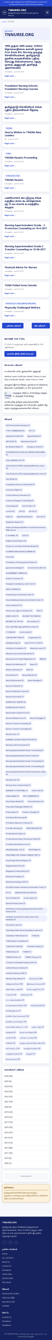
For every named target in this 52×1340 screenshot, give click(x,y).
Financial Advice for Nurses (21, 267)
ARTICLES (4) (11, 441)
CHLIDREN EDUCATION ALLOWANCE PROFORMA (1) (25, 453)
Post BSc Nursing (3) (14, 828)
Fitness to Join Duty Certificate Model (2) (22, 546)
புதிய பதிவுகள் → (40, 326)
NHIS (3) (29, 670)
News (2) (33, 664)
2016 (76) (8, 1127)
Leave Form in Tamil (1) (34, 643)
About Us (6, 1262)
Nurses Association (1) (15, 697)
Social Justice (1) (30, 898)
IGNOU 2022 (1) (12, 616)
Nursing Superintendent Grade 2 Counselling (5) (25, 766)
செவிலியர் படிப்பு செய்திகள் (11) (16, 1022)
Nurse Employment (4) (15, 680)
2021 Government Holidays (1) (18, 425)
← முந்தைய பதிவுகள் (13, 326)
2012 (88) (8, 1148)
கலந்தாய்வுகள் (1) (26, 995)
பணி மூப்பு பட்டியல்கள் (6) (28, 1038)
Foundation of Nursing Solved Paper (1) (21, 562)
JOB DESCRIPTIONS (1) (15, 638)
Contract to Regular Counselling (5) (20, 501)
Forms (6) (10, 557)
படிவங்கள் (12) (11, 1038)
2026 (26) (8, 1076)
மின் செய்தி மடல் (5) (13, 1048)
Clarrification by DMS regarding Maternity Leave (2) (25, 467)
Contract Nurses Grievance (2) (18, 495)
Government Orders (10, 1294)
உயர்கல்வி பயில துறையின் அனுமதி (22, 371)
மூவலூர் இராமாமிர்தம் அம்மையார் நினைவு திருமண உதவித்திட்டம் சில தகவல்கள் (26, 386)
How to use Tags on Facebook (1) (19, 611)
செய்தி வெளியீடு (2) (38, 1005)
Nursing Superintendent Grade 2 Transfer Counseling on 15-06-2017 (25, 248)
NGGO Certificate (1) (14, 670)
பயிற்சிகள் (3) (10, 1043)
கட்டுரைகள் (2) (11, 995)
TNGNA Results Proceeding (21, 157)
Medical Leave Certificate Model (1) (20, 654)
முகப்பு (4, 22)
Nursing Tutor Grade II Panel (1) (18, 785)
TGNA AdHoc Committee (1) (17, 941)
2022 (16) (8, 1097)
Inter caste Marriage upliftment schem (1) (22, 627)
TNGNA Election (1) (13, 957)
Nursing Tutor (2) (12, 780)
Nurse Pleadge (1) (35, 680)
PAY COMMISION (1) (31, 796)
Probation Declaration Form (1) (18, 844)
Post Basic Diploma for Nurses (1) (19, 823)
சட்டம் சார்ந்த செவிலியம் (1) (15, 1000)
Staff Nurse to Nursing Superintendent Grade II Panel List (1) (24, 910)
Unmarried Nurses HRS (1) (16, 973)
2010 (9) (7, 1158)
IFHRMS (5, 1306)
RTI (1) (8, 893)
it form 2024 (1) (26, 632)
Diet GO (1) (41, 517)
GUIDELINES (7, 1278)
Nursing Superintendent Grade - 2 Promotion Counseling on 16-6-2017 (26, 227)
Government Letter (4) (37, 568)
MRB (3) (43, 659)
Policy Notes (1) (12, 812)
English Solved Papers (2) (16, 541)
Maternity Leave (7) (38, 648)
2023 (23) (8, 1092)
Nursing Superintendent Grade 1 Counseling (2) (24, 750)
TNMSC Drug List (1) (33, 957)
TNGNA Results (14, 180)
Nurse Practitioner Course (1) (17, 691)
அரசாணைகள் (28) (35, 979)
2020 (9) (7, 1107)
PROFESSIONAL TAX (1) (15, 850)
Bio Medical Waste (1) (14, 447)
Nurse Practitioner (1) (14, 686)
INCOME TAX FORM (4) (32, 616)
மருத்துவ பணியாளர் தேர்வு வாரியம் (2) (32, 1043)
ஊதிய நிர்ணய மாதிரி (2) (14, 989)
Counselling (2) (12, 506)
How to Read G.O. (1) (14, 605)
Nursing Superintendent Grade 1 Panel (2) (22, 756)
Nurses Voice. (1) (12, 734)
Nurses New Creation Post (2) (17, 713)
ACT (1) (32, 431)
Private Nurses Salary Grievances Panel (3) (23, 839)
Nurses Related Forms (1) (16, 718)
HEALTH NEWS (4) (13, 589)
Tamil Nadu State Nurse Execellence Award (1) (24, 930)
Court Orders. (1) (28, 506)
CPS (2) (22, 511)
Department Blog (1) (24, 517)
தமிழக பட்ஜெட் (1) (38, 1027)
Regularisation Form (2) (15, 866)
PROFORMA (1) (34, 850)
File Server (6, 1282)
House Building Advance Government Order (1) (24, 600)
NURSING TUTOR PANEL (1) (17, 791)
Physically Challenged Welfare (22, 307)
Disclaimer (6, 1270)
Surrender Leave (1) (14, 925)
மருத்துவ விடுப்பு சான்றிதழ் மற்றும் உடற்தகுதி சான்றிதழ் (30, 394)
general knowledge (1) (15, 568)
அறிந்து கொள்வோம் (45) (14, 984)
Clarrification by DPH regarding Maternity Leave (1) (26, 474)
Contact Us (6, 1266)
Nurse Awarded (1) (29, 675)
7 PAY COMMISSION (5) (15, 431)
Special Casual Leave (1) (15, 903)
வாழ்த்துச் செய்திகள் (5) (14, 1054)
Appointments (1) (34, 436)
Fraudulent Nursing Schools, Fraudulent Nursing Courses (21, 87)
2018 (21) (8, 1117)
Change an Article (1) (35, 447)
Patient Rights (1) (12, 796)
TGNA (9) (35, 936)
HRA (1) (39, 611)
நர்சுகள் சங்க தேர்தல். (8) (28, 1032)
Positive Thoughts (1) (30, 812)
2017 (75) (8, 1122)
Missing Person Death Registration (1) (20, 659)
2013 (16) (8, 1143)
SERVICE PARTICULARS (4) (25, 893)
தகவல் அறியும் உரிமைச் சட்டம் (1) (16, 1027)
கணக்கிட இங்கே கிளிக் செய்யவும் (20, 354)
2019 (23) (8, 1112)
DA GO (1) (33, 511)
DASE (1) (9, 517)
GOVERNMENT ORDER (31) (16, 573)
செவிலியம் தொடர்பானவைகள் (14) (17, 1016)
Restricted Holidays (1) (15, 877)
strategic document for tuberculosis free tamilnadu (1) (22, 918)
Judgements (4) (34, 638)
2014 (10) (8, 1138)
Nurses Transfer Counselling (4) (18, 729)
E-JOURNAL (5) (12, 535)
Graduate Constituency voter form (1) (20, 584)
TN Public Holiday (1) (35, 946)
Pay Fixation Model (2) (14, 801)
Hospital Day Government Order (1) (20, 595)
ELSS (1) (25, 535)
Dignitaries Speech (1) (14, 522)
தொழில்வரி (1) (10, 1032)
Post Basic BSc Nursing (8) (16, 818)
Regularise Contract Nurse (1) (17, 871)
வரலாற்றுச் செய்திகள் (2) (32, 1048)
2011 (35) (8, 1153)
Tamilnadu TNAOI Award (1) (16, 936)
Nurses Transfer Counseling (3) (18, 724)
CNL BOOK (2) (11, 479)
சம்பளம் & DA (8, 1302)
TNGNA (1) (27, 952)
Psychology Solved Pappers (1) (18, 860)
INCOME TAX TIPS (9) (14, 621)
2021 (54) (8, 1102)
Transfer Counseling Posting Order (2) (21, 963)
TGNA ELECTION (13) (14, 946)
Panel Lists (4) (37, 791)
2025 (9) (7, 1081)
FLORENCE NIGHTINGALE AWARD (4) (20, 552)
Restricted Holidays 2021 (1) (17, 882)
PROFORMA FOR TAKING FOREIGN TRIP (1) (23, 855)
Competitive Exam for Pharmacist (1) (20, 485)
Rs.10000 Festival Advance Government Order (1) (26, 887)
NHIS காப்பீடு (8, 1298)
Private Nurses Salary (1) (15, 834)
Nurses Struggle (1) (37, 718)
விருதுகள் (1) (30, 1054)
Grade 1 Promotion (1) (14, 579)
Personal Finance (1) (35, 801)
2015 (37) (8, 1133)
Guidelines (6, 1325)
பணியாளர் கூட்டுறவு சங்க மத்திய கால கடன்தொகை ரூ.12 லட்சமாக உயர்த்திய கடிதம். (23, 203)
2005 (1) (7, 1163)
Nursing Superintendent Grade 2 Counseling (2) (25, 761)
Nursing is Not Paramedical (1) (17, 745)
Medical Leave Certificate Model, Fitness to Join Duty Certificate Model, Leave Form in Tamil (25, 378)
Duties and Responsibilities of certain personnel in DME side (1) (26, 528)
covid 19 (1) (10, 511)
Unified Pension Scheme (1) (17, 968)
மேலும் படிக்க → (10, 76)
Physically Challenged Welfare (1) (19, 807)
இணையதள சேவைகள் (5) (36, 984)
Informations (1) (33, 621)
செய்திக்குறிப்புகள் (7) (13, 1011)
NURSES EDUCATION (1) (15, 707)
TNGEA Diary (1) (12, 952)
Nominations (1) (12, 675)
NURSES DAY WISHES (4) (16, 702)
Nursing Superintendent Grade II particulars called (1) (25, 773)
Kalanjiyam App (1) (13, 643)
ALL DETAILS (8, 1258)
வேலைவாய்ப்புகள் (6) (13, 1059)
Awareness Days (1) (28, 441)
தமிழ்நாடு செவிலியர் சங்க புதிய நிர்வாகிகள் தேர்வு (23, 109)
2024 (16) (8, 1086)
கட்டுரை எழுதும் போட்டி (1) (35, 989)
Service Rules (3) (12, 898)
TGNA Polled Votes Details (21, 285)
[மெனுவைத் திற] (47, 12)
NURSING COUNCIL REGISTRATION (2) (21, 740)
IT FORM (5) (10, 632)
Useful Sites (7, 1274)
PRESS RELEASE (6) (34, 828)
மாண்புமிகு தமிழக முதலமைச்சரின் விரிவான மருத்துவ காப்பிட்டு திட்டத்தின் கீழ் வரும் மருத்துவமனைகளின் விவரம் (26, 405)
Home (4, 1254)
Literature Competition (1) (16, 648)
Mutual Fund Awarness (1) (16, 664)
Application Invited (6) (14, 436)
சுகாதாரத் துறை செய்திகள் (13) (16, 1005)
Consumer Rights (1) (14, 490)
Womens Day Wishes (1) (15, 979)
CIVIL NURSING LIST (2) (15, 460)
